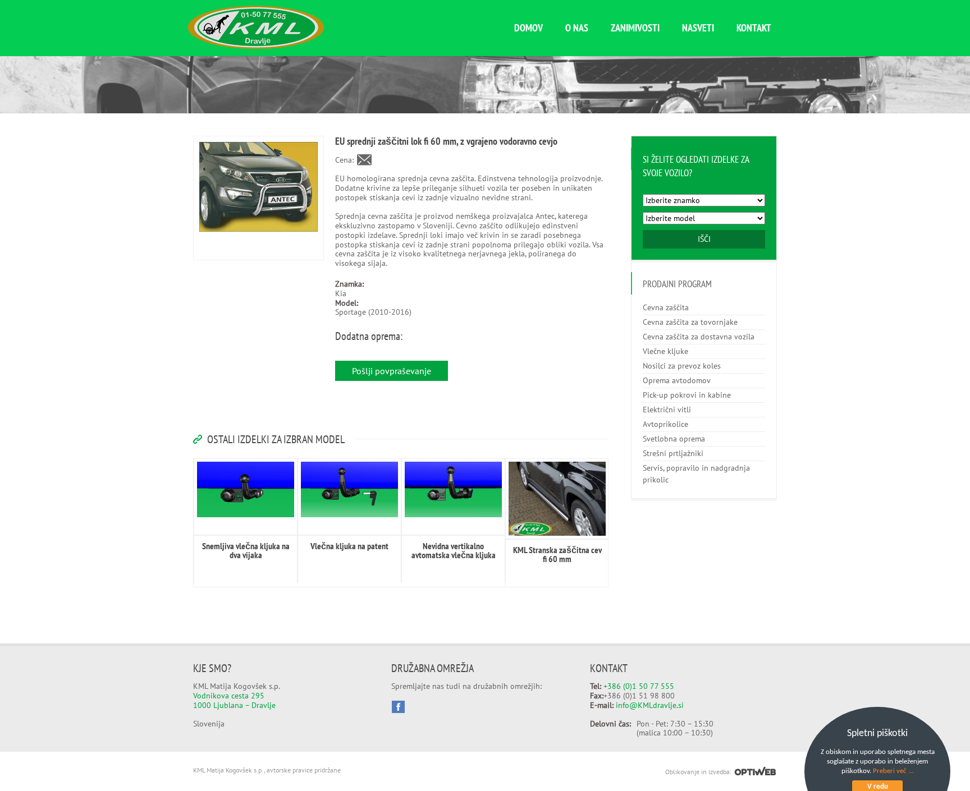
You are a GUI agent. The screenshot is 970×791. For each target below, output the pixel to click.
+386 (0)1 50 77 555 (638, 686)
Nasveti (698, 27)
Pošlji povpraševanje (391, 370)
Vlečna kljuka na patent (349, 545)
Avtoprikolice (665, 424)
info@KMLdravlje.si (650, 705)
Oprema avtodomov (677, 380)
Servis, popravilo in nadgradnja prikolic (696, 474)
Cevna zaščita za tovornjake (690, 322)
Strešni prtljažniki (673, 453)
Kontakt (753, 27)
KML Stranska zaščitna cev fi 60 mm (557, 554)
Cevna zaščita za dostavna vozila (698, 337)
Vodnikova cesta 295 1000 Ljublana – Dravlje (234, 700)
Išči (704, 239)
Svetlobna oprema (674, 439)
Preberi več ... (893, 771)
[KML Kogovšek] (255, 46)
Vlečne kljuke (665, 351)
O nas (576, 27)
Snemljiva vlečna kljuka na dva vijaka (246, 550)
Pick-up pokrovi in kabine (687, 395)
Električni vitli (667, 409)
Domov (528, 27)
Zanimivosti (635, 27)
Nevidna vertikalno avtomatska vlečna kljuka (453, 550)
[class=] (245, 489)
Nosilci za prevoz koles (682, 366)
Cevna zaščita (666, 307)
